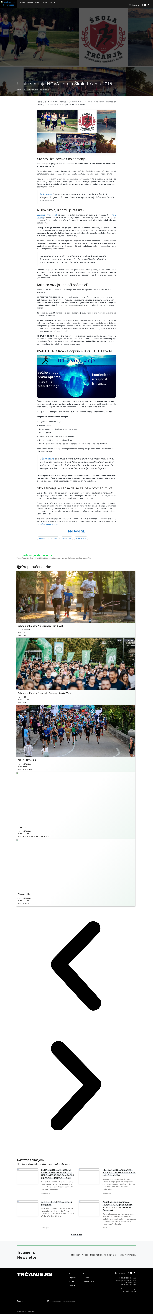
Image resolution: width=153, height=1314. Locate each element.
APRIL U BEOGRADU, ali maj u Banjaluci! (56, 1203)
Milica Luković (45, 1193)
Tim (84, 1274)
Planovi (37, 3)
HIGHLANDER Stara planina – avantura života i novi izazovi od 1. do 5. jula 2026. (119, 1172)
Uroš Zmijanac (45, 1228)
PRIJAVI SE (76, 531)
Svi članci (76, 1234)
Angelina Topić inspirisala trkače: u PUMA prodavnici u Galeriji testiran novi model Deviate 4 (117, 1206)
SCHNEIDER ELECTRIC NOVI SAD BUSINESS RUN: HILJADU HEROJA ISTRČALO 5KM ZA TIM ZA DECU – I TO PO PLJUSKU (57, 1173)
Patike (45, 3)
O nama (86, 1278)
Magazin (30, 3)
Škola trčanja (46, 194)
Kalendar (22, 3)
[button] (75, 966)
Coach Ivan (66, 538)
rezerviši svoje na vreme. (47, 524)
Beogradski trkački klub (47, 215)
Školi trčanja (48, 458)
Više (51, 3)
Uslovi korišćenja (89, 1281)
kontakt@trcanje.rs (129, 1291)
